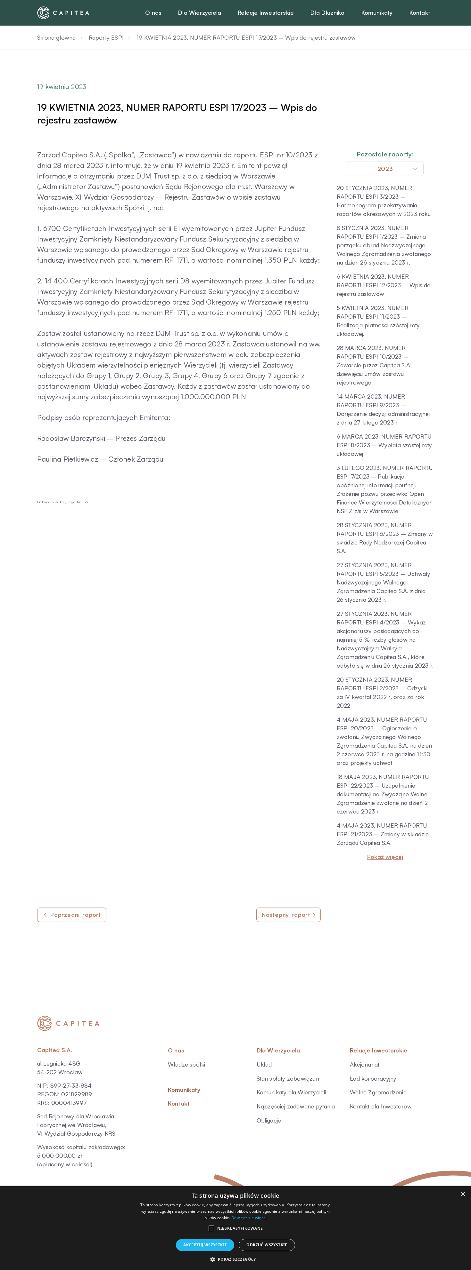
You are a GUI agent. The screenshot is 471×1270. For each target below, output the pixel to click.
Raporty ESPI (106, 37)
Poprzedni (75, 914)
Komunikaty (184, 1089)
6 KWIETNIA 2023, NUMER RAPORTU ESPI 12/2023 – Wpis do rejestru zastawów (384, 285)
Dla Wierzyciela (278, 1050)
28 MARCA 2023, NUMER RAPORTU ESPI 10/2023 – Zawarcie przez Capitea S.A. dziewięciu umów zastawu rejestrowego (374, 365)
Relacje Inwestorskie (378, 1050)
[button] (211, 1228)
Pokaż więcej (385, 856)
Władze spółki (186, 1064)
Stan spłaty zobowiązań (288, 1078)
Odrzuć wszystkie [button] (266, 1245)
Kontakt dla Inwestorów (381, 1106)
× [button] (462, 1194)
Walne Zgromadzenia (378, 1092)
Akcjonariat (364, 1064)
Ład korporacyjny (373, 1078)
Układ (264, 1064)
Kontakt (179, 1103)
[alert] (235, 1228)
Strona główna (56, 37)
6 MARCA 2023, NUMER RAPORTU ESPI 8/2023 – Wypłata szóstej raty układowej (384, 445)
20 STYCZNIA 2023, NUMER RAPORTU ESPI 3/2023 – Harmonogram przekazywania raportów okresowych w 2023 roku (384, 200)
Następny (286, 914)
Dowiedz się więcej (249, 1217)
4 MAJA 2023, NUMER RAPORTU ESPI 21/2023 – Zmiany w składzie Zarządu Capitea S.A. (383, 834)
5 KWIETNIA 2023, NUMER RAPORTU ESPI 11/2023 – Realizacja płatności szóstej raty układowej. (378, 320)
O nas (176, 1050)
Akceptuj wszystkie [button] (205, 1245)
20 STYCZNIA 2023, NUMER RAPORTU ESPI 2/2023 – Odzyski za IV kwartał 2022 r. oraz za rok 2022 (382, 692)
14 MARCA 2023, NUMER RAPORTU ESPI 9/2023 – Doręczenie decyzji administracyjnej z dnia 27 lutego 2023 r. (383, 409)
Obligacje (269, 1120)
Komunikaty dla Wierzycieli (291, 1092)
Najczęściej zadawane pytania (296, 1106)
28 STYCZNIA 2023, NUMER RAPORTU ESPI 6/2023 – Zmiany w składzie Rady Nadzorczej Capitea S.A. (385, 537)
